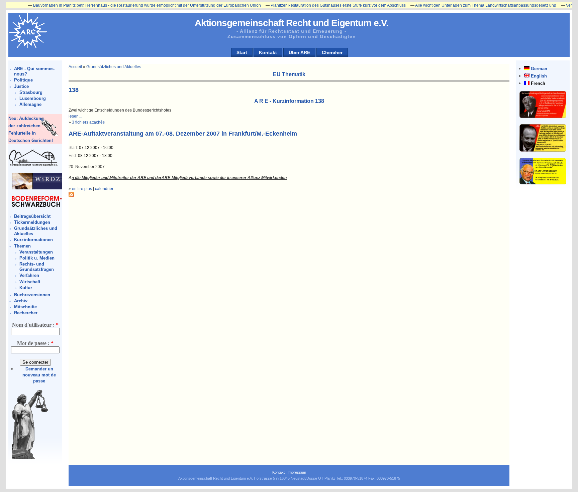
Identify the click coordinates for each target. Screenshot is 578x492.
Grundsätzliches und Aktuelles (113, 66)
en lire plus (82, 188)
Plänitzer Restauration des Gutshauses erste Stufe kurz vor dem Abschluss (323, 5)
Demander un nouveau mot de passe (39, 374)
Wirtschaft (29, 281)
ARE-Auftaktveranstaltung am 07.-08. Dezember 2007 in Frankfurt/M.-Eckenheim (183, 133)
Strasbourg (30, 92)
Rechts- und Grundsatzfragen (36, 267)
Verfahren (29, 275)
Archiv (20, 300)
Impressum (297, 472)
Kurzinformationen (33, 239)
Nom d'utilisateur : (35, 325)
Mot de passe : (35, 343)
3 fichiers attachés (88, 122)
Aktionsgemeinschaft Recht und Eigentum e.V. (291, 23)
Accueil (75, 66)
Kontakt (268, 52)
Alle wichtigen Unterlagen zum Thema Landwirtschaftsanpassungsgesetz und (471, 5)
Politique (23, 80)
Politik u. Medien (37, 258)
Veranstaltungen (36, 252)
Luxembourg (32, 98)
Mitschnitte (25, 306)
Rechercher (25, 312)
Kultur (25, 287)
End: (73, 155)
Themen (22, 246)
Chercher (332, 52)
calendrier (104, 188)
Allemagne (30, 104)
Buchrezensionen (32, 294)
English (539, 75)
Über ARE (299, 52)
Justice (21, 86)
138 (74, 90)
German (539, 68)
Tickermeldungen (32, 222)
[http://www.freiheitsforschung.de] (33, 165)
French (538, 83)
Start (241, 52)
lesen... (75, 116)
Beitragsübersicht (32, 216)
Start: (74, 147)
